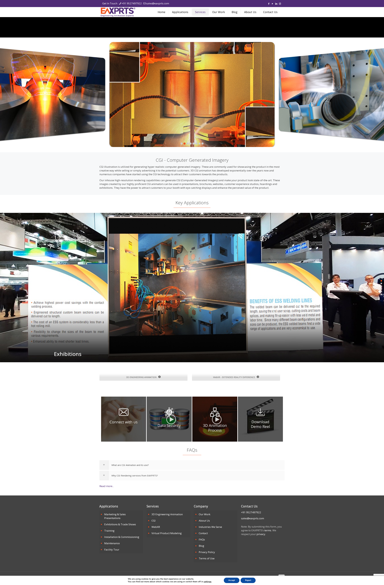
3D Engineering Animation (167, 514)
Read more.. (106, 486)
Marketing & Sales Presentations (115, 516)
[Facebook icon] (269, 3)
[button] (192, 94)
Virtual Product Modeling (167, 533)
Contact (203, 533)
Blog (201, 546)
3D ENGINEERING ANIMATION (141, 377)
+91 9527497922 (132, 3)
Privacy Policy (207, 552)
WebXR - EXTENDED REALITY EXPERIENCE (234, 377)
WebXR (156, 527)
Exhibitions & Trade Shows (120, 524)
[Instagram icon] (280, 3)
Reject (248, 580)
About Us (204, 520)
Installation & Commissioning (121, 537)
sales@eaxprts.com (157, 3)
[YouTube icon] (272, 3)
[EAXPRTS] (118, 12)
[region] (192, 94)
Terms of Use (206, 558)
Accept (231, 580)
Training (109, 530)
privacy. (261, 534)
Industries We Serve (210, 527)
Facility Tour (111, 549)
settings (207, 581)
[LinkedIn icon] (276, 3)
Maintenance (112, 543)
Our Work (204, 514)
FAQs (202, 539)
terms (267, 530)
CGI (154, 520)
